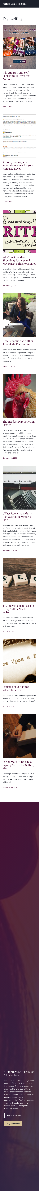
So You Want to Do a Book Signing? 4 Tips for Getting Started (18, 765)
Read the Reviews (14, 1115)
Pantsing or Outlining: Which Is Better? (16, 688)
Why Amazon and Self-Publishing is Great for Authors (16, 76)
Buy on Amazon (13, 1123)
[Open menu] (35, 3)
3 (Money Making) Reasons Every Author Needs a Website (18, 609)
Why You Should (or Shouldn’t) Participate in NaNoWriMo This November (19, 260)
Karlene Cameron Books (15, 3)
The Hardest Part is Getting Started (19, 423)
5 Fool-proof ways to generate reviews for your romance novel (18, 165)
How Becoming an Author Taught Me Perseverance (18, 342)
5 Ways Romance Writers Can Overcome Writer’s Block (17, 516)
